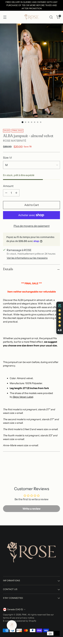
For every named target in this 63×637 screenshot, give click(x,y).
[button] (59, 318)
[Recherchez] (51, 17)
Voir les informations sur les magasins (27, 257)
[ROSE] (31, 17)
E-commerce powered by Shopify (19, 621)
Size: (7, 157)
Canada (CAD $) (15, 609)
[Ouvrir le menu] (4, 17)
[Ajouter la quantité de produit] (16, 192)
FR (56, 633)
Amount (8, 186)
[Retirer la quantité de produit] (6, 192)
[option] (56, 633)
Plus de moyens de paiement (32, 226)
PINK (24, 614)
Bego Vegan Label (23, 396)
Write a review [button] (31, 508)
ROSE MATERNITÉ (14, 140)
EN (50, 633)
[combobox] (50, 633)
